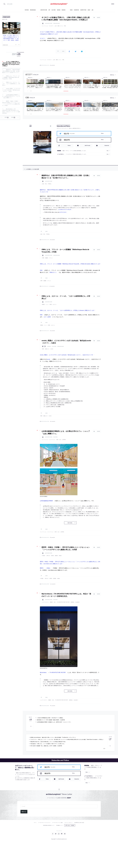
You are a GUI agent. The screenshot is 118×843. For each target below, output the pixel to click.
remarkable (56, 23)
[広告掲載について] (47, 126)
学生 (46, 183)
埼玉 (55, 602)
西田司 (52, 555)
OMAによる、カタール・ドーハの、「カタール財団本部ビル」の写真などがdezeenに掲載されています (67, 310)
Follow (102, 133)
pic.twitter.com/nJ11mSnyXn (64, 209)
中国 (65, 25)
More (108, 150)
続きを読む (70, 522)
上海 (55, 25)
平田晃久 (49, 183)
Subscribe (107, 145)
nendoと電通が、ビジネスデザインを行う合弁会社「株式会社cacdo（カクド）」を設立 (11, 90)
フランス (50, 257)
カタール (54, 304)
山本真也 (64, 439)
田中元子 (48, 555)
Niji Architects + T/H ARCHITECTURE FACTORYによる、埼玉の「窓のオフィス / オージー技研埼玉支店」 (11, 111)
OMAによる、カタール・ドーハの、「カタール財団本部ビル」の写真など (11, 84)
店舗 (57, 439)
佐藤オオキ (47, 348)
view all (112, 74)
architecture (48, 23)
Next (18, 44)
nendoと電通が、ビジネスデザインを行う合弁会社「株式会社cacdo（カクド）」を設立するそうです (66, 355)
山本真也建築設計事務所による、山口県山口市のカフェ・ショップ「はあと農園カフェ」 (11, 96)
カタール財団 (47, 317)
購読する (24, 811)
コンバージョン (52, 439)
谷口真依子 (78, 602)
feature (55, 437)
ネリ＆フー (51, 25)
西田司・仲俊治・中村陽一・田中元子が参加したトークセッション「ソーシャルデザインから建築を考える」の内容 (11, 103)
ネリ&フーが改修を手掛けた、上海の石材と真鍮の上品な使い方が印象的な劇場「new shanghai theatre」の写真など (11, 64)
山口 (60, 439)
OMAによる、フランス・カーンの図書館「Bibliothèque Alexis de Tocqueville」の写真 (11, 77)
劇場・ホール (60, 25)
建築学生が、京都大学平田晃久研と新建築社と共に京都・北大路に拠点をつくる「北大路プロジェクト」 (11, 71)
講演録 (56, 555)
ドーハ (47, 304)
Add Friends (87, 145)
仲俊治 (60, 555)
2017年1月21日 (62, 212)
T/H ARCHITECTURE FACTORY (63, 602)
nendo (52, 348)
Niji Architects (43, 672)
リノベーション (45, 25)
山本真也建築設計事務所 (46, 500)
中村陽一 (44, 555)
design (49, 346)
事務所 (43, 304)
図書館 (46, 257)
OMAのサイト (53, 272)
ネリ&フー (42, 38)
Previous (16, 44)
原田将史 (72, 602)
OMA (43, 257)
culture (54, 346)
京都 (43, 183)
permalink (53, 65)
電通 (43, 348)
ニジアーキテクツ (45, 602)
